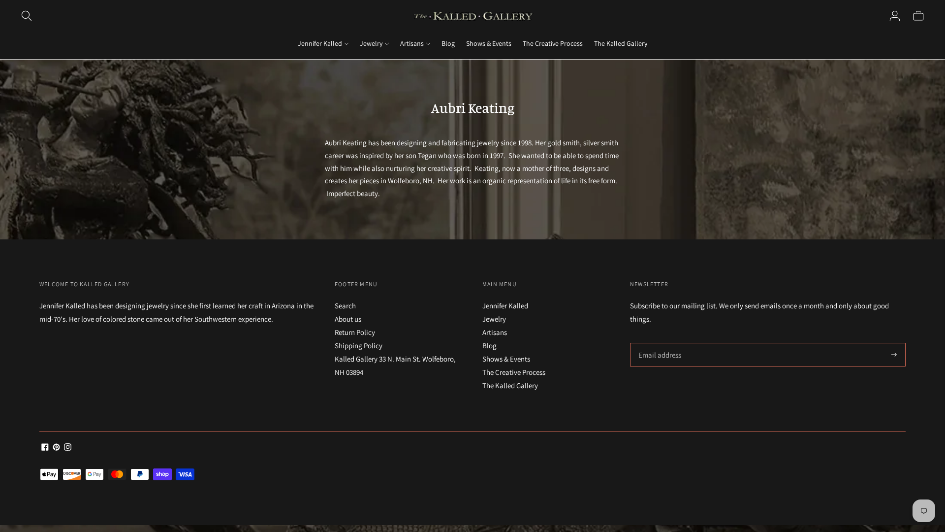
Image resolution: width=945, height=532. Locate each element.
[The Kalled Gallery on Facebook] (45, 448)
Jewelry (371, 43)
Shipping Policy (358, 345)
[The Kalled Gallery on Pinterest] (56, 448)
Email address (658, 343)
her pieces (363, 180)
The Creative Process (553, 43)
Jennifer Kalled (320, 43)
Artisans (412, 43)
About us (348, 319)
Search (345, 305)
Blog (448, 43)
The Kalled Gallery (620, 43)
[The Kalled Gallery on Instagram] (67, 448)
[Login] (895, 16)
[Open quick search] (26, 16)
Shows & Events (488, 43)
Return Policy (355, 332)
